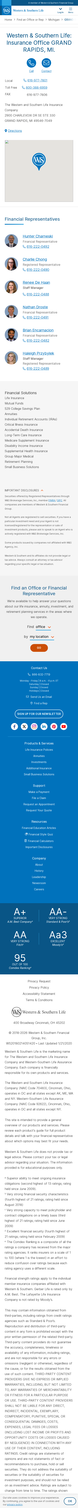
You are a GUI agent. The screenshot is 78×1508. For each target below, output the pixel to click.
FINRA (52, 500)
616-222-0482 (38, 340)
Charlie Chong (35, 259)
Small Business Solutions (39, 774)
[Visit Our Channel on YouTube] (63, 726)
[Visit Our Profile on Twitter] (24, 726)
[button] (39, 162)
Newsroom (39, 883)
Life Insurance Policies (39, 749)
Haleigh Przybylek (38, 353)
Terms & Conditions (39, 1000)
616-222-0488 (38, 294)
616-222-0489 (38, 369)
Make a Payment (39, 791)
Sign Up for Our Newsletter (39, 714)
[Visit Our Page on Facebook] (14, 726)
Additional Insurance (39, 768)
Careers (39, 889)
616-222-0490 (38, 270)
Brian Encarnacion (38, 330)
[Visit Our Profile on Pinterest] (53, 726)
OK (70, 1501)
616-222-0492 (38, 247)
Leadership (39, 877)
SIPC (59, 500)
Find (30, 627)
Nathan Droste (35, 307)
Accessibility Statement (39, 994)
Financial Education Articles (39, 827)
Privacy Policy (39, 988)
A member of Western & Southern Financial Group (50, 3)
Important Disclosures (39, 847)
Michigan (54, 19)
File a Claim (39, 798)
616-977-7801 (37, 80)
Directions (15, 131)
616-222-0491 (38, 317)
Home (9, 19)
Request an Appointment (39, 804)
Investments (39, 762)
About (39, 864)
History (39, 870)
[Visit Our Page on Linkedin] (44, 726)
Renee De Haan (36, 282)
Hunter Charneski (38, 236)
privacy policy (15, 1504)
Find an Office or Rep (30, 19)
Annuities (39, 756)
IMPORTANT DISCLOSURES (22, 490)
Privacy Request (39, 981)
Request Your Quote (39, 810)
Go (39, 648)
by (26, 637)
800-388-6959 (36, 87)
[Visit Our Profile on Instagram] (34, 726)
